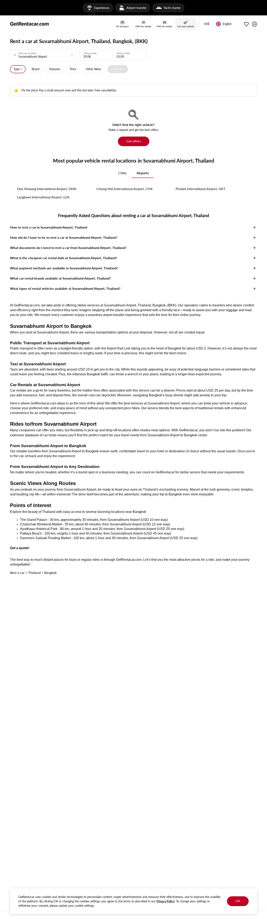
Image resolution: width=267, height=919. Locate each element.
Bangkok (50, 573)
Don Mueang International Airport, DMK (47, 189)
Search (117, 69)
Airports (143, 173)
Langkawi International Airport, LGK (43, 197)
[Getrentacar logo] (29, 23)
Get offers (133, 141)
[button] (206, 24)
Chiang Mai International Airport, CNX (124, 189)
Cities (122, 173)
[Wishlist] (246, 24)
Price (73, 69)
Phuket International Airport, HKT (200, 189)
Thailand (34, 573)
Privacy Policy (165, 901)
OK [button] (237, 901)
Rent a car (17, 573)
